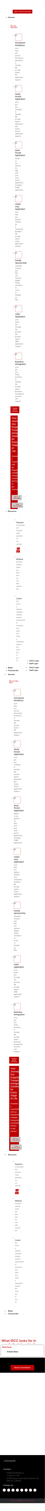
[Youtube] (26, 1490)
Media (10, 1311)
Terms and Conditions (28, 1500)
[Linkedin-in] (13, 1490)
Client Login (34, 667)
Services (11, 674)
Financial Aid (13, 1314)
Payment (19, 523)
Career (19, 599)
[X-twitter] (17, 1490)
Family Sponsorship (21, 261)
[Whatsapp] (30, 1490)
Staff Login (33, 670)
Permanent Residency (20, 44)
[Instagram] (8, 1490)
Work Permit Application (20, 152)
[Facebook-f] (4, 1490)
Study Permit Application (20, 96)
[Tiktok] (34, 1490)
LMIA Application (20, 315)
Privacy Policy (15, 1500)
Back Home (7, 1347)
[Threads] (21, 1490)
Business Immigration (20, 363)
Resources (12, 1155)
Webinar (19, 559)
